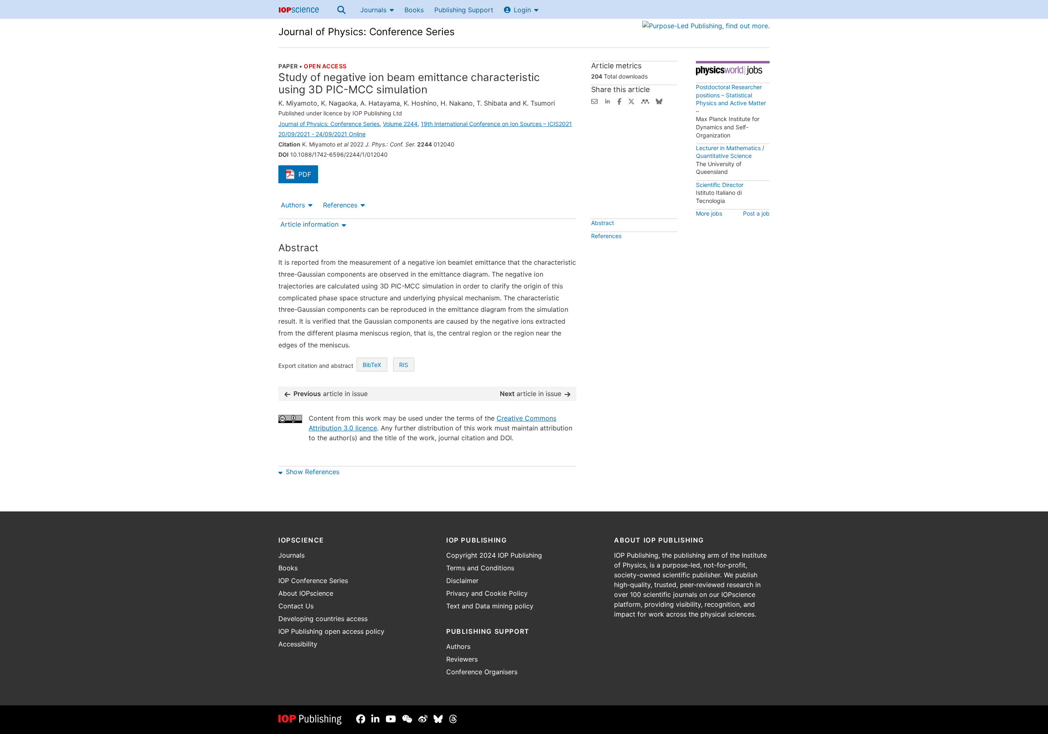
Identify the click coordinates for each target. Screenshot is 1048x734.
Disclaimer (462, 580)
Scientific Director (719, 184)
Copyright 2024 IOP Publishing (494, 555)
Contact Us (296, 606)
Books (414, 10)
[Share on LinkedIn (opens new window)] (607, 101)
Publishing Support (463, 10)
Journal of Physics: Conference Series (366, 32)
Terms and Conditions (480, 568)
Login (522, 10)
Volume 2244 (400, 123)
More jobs (709, 213)
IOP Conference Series (313, 580)
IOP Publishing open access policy (331, 631)
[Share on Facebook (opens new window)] (619, 101)
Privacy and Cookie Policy (487, 593)
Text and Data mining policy (489, 606)
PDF (308, 175)
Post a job (756, 213)
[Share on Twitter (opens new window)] (631, 101)
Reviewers (462, 659)
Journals (373, 10)
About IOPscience (305, 593)
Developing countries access (323, 619)
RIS (403, 364)
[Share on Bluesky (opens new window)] (659, 101)
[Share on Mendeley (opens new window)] (645, 101)
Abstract (602, 222)
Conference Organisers (481, 672)
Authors (293, 205)
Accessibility (297, 644)
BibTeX (372, 364)
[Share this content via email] (594, 101)
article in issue (331, 394)
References (340, 205)
